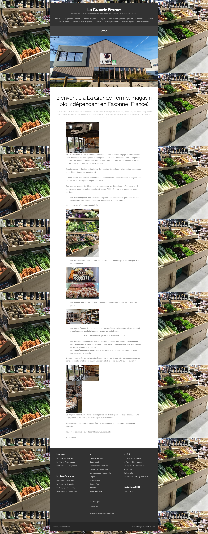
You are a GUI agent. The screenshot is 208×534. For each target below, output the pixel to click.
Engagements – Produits (72, 18)
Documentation (95, 462)
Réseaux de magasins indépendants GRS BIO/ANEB (126, 18)
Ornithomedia (128, 473)
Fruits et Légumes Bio (111, 114)
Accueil (57, 18)
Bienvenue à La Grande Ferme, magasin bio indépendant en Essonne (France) (104, 101)
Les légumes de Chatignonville (66, 466)
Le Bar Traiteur (64, 21)
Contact (150, 18)
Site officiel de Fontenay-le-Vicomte (136, 477)
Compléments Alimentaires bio (93, 112)
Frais (134, 112)
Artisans (98, 21)
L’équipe (103, 18)
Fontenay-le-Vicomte (112, 21)
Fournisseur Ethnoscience (65, 480)
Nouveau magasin (90, 18)
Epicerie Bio (128, 112)
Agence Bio (94, 506)
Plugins (92, 477)
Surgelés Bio (82, 114)
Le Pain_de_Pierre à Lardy (65, 462)
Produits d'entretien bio (69, 114)
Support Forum (95, 484)
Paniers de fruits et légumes (82, 21)
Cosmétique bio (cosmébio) (113, 112)
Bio (95, 114)
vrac (88, 114)
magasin (126, 114)
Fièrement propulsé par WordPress (143, 527)
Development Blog (96, 458)
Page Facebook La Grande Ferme (102, 513)
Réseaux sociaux (143, 21)
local (121, 114)
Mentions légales (128, 21)
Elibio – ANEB (128, 491)
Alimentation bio (76, 112)
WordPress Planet (96, 491)
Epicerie (100, 114)
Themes (93, 488)
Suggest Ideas (95, 480)
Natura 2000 (128, 469)
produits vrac (134, 114)
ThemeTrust (65, 527)
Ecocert (92, 510)
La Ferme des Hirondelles (65, 458)
